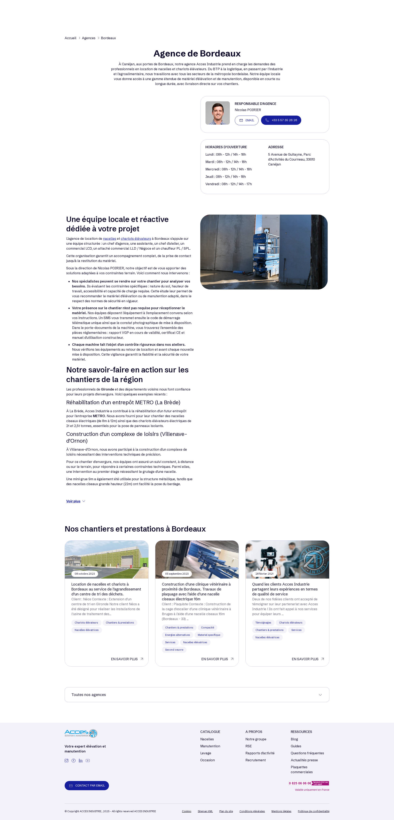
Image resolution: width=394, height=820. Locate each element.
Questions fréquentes (307, 753)
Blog (294, 739)
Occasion (207, 760)
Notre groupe (255, 739)
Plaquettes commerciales (302, 769)
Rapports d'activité (260, 753)
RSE (248, 746)
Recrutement (255, 760)
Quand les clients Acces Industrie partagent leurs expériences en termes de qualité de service (285, 589)
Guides (296, 746)
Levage (205, 753)
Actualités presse (304, 760)
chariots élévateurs (136, 239)
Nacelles (207, 739)
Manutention (210, 746)
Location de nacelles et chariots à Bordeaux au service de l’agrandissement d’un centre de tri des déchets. (106, 589)
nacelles (109, 239)
